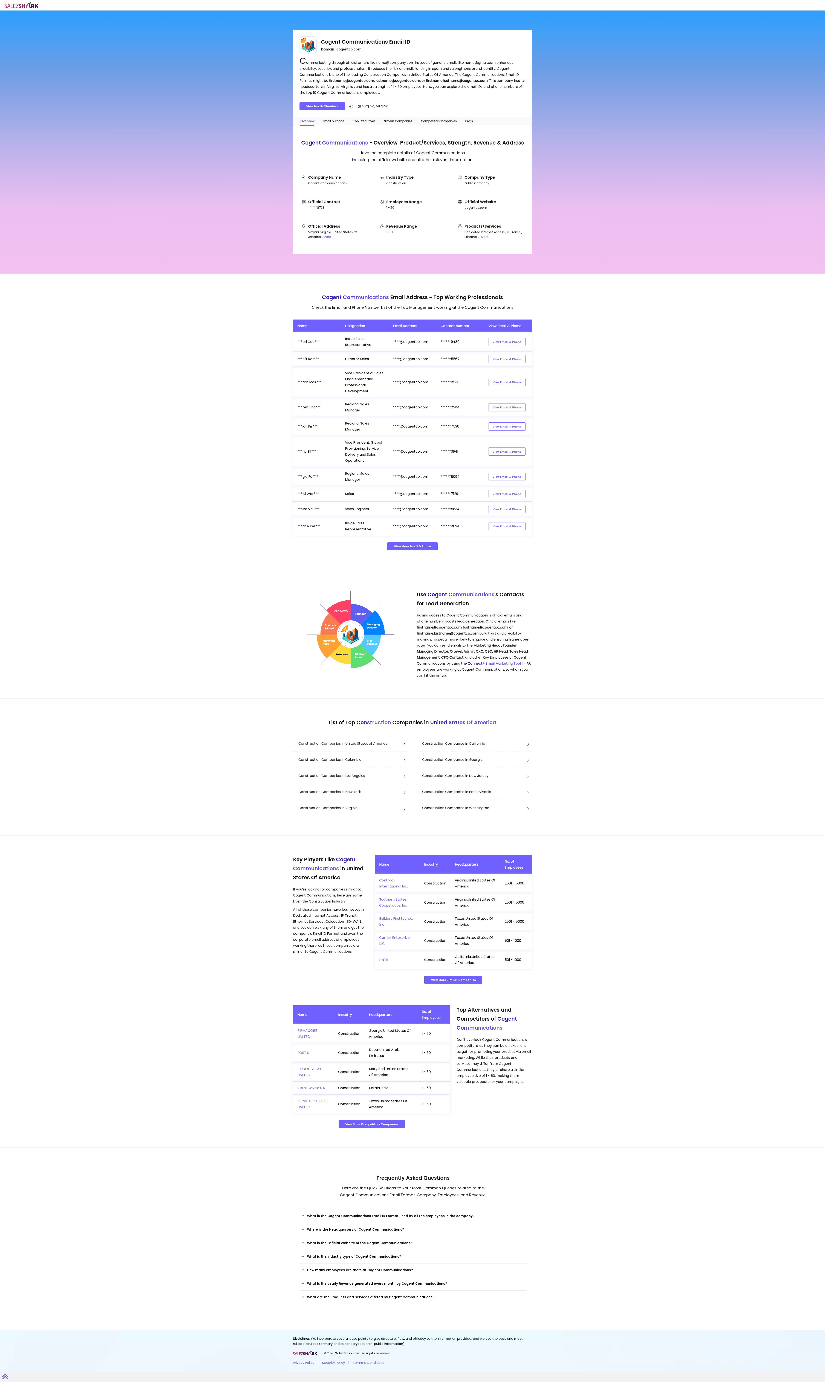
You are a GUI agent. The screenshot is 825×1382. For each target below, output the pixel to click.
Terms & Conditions (368, 1362)
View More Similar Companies (453, 980)
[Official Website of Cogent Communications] (351, 106)
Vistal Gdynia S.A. (311, 1087)
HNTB (383, 959)
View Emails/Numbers (322, 106)
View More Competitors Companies (371, 1124)
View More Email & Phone (412, 546)
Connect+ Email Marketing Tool (494, 663)
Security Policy (333, 1362)
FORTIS (303, 1052)
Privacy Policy (303, 1362)
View (507, 342)
